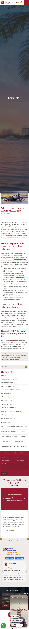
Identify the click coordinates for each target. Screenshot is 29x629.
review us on (18, 558)
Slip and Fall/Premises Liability (10, 411)
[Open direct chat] (25, 593)
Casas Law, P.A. (12, 550)
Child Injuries (5, 393)
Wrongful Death (6, 415)
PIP (3, 375)
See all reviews (9, 558)
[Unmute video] (19, 608)
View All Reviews (14, 485)
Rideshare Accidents (7, 382)
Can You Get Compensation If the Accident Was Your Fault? (13, 436)
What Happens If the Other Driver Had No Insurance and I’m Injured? (13, 441)
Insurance (5, 397)
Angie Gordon (12, 563)
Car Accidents (6, 400)
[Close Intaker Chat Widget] (27, 593)
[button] (9, 540)
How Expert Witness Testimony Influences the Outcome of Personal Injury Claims (14, 446)
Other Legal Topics (7, 418)
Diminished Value (7, 404)
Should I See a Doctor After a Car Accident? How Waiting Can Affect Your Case (14, 426)
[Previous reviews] (2, 571)
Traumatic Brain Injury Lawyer (10, 390)
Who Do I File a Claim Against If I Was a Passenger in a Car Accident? (13, 431)
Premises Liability (7, 386)
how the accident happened (17, 277)
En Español (17, 2)
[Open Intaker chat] (12, 628)
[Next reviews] (26, 571)
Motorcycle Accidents (15, 217)
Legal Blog (14, 98)
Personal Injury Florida (8, 379)
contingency (16, 315)
